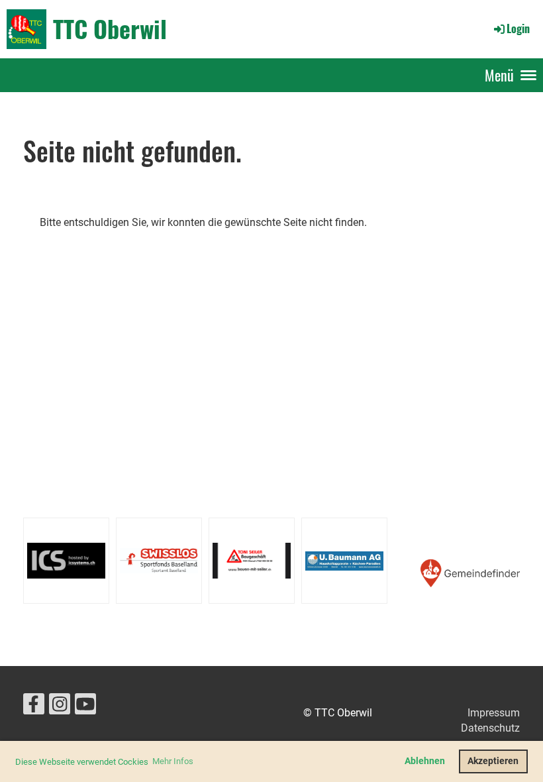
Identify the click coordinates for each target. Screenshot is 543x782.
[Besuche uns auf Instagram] (59, 707)
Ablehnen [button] (425, 761)
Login (518, 28)
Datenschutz (490, 728)
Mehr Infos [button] (172, 761)
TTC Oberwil (110, 28)
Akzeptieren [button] (493, 761)
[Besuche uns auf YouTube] (85, 707)
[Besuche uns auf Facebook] (33, 707)
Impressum (494, 712)
